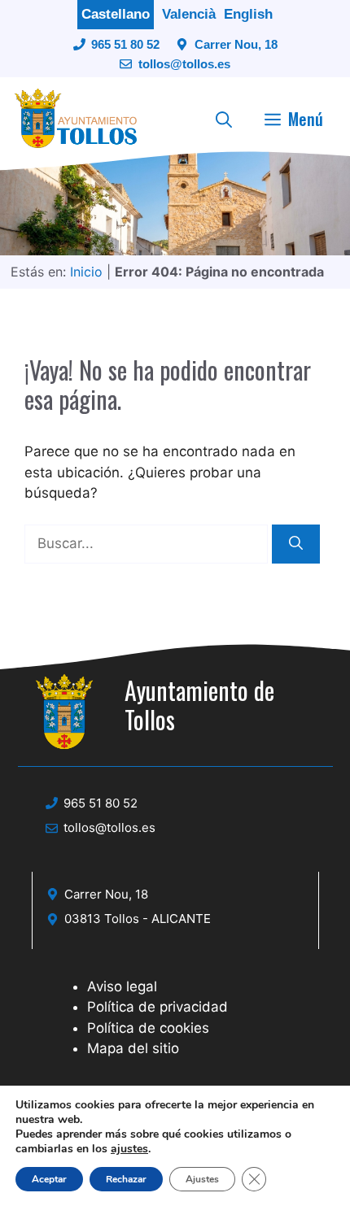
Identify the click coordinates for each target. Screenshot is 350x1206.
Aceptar (49, 1179)
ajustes (129, 1149)
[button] (223, 118)
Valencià (189, 14)
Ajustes (202, 1179)
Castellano (115, 14)
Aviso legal (122, 986)
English (248, 14)
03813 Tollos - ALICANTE (137, 918)
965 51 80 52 (125, 44)
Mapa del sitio (133, 1048)
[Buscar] (296, 544)
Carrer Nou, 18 (236, 44)
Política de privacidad (157, 1007)
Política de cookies (148, 1028)
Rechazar (126, 1179)
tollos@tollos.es (184, 64)
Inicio (86, 271)
